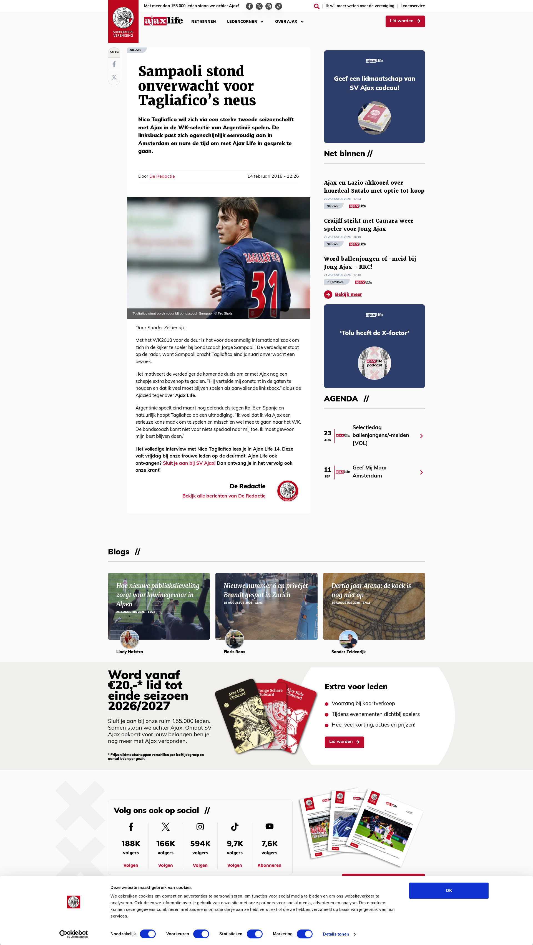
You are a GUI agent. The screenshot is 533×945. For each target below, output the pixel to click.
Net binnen (203, 21)
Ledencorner (242, 21)
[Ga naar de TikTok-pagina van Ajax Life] (278, 6)
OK (449, 890)
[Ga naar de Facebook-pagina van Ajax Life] (249, 6)
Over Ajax (286, 21)
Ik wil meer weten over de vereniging (360, 6)
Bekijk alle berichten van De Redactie (223, 496)
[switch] (201, 933)
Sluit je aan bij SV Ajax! (189, 463)
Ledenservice (413, 6)
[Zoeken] (317, 6)
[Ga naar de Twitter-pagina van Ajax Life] (259, 6)
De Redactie (162, 176)
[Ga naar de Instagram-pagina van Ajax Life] (268, 6)
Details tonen (336, 934)
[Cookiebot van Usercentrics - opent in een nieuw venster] (73, 934)
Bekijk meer (348, 294)
